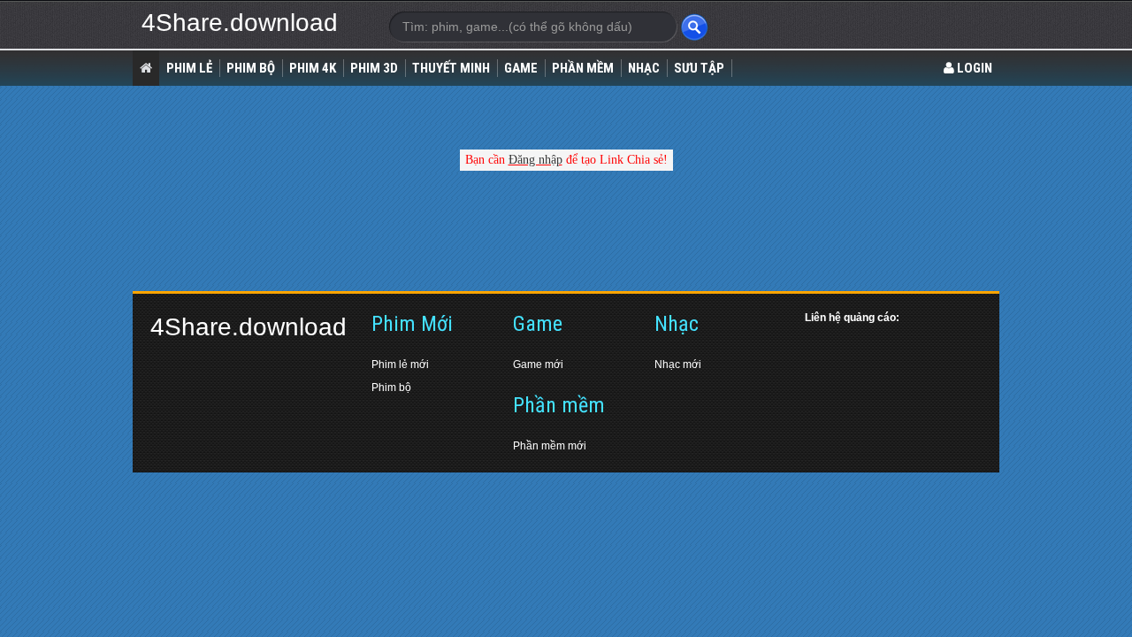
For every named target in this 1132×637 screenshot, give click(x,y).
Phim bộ (391, 387)
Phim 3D (374, 68)
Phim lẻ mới (400, 364)
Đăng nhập (535, 159)
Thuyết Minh (451, 68)
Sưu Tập (699, 68)
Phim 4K (312, 68)
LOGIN (973, 68)
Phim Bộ (250, 68)
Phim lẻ (189, 68)
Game (521, 68)
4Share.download (240, 22)
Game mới (538, 364)
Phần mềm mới (549, 446)
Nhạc (644, 68)
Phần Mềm (583, 68)
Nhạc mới (677, 364)
